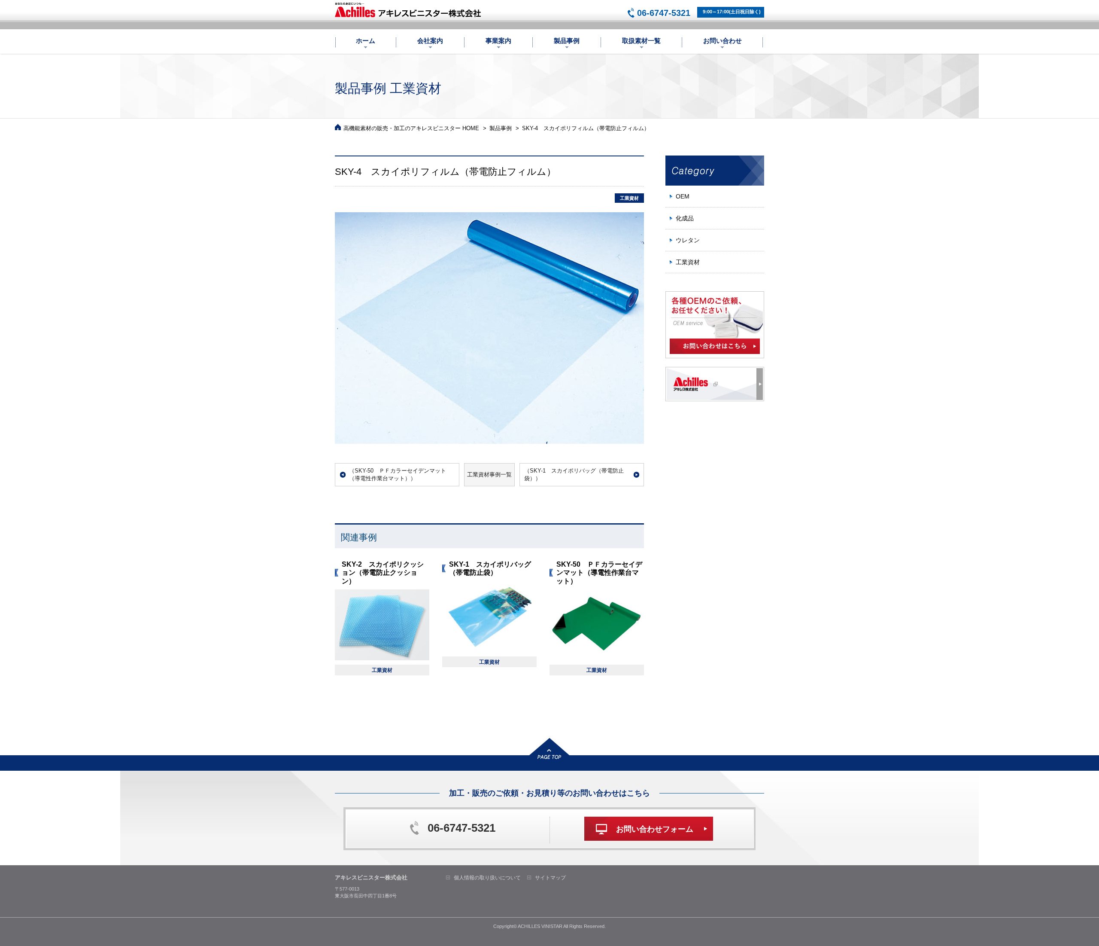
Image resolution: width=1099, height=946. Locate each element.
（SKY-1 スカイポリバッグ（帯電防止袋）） (574, 474)
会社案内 (430, 40)
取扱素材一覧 (641, 40)
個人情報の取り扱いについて (487, 878)
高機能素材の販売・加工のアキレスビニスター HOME (411, 128)
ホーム (365, 40)
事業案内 (498, 40)
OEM (682, 196)
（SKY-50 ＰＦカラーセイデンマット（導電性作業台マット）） (397, 474)
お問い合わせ (722, 40)
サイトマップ (550, 878)
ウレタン (688, 240)
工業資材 (688, 262)
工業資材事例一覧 (489, 474)
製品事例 (567, 40)
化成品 (685, 218)
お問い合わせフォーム (654, 829)
